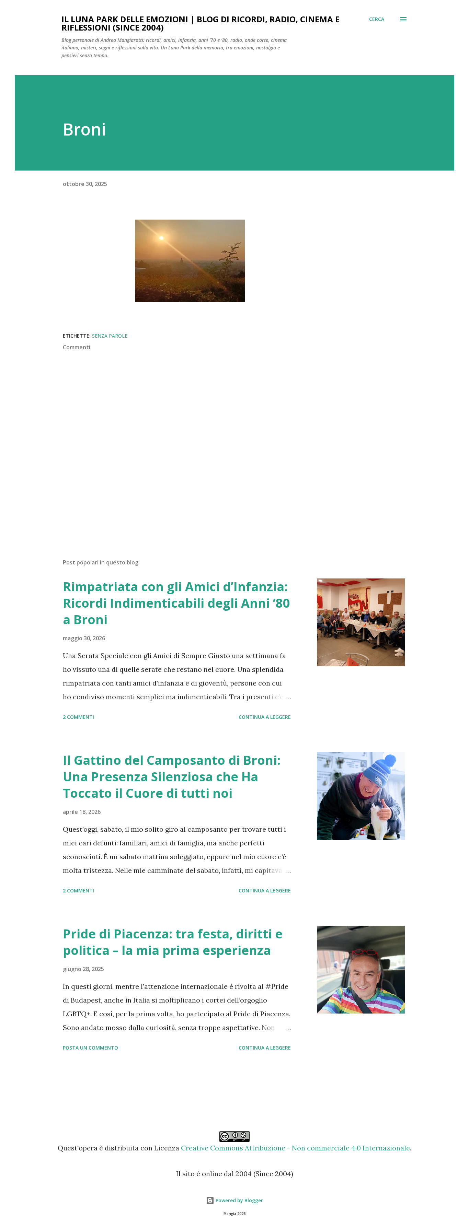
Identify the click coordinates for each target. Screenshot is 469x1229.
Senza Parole (109, 335)
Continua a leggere (265, 717)
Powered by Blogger (238, 1200)
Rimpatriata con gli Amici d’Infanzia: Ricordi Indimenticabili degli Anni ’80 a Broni (176, 603)
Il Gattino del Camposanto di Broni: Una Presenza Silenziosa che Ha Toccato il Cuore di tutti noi (172, 776)
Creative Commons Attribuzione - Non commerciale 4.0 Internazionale (295, 1148)
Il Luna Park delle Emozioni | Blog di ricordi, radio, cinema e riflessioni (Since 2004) (200, 23)
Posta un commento (90, 1047)
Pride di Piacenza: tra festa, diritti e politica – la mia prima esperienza (173, 942)
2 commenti (78, 717)
